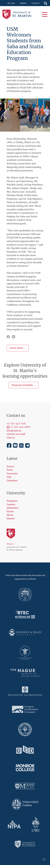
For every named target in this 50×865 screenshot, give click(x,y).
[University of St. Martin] (17, 14)
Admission (12, 507)
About (10, 514)
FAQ (9, 477)
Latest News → (18, 348)
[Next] (44, 115)
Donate (11, 518)
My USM (11, 3)
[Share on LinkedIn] (14, 336)
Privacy (10, 544)
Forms (10, 511)
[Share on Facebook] (8, 336)
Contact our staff (16, 434)
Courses (11, 504)
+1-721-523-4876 (20, 426)
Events (10, 466)
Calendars (12, 480)
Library (23, 3)
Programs (12, 500)
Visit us (11, 437)
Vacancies (12, 473)
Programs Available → (24, 385)
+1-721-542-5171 (16, 423)
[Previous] (5, 115)
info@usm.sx (14, 430)
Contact (35, 3)
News (10, 470)
